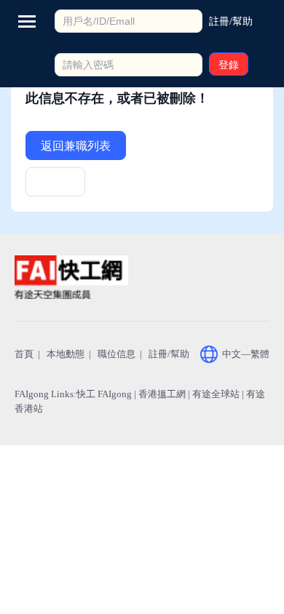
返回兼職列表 (76, 146)
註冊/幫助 (169, 353)
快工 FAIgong (104, 393)
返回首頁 (55, 186)
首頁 (24, 353)
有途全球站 (216, 393)
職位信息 (116, 353)
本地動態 (65, 353)
